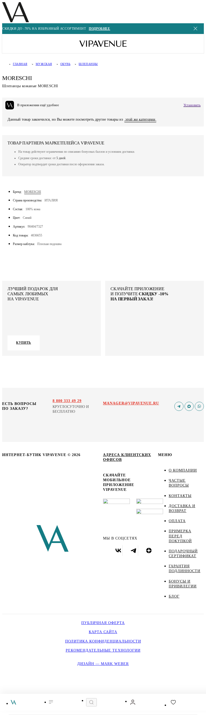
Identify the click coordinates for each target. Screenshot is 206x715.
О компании (183, 470)
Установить (192, 105)
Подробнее (99, 28)
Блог (174, 596)
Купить (23, 343)
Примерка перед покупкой (180, 536)
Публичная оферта (103, 623)
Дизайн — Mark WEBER (103, 664)
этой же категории (140, 119)
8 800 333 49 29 (67, 401)
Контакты (180, 496)
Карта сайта (103, 632)
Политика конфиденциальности (103, 641)
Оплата (177, 521)
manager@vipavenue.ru (131, 403)
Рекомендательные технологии (103, 650)
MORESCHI (32, 192)
